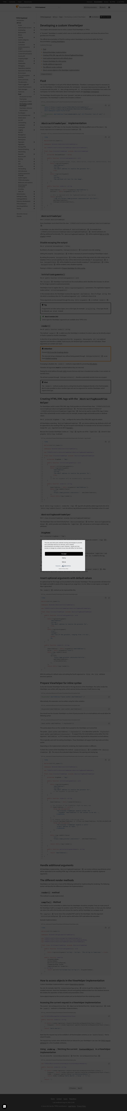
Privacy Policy (65, 568)
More (64, 562)
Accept (64, 554)
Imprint (60, 568)
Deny (64, 558)
